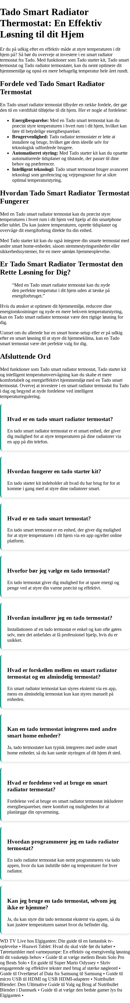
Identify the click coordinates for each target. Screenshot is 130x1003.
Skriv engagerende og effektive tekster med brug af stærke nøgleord (59, 965)
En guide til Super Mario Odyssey (63, 962)
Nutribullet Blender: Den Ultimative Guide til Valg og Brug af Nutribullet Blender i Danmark (59, 984)
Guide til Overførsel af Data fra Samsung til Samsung (51, 973)
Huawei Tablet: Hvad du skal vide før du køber (67, 946)
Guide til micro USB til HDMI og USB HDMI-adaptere (61, 976)
